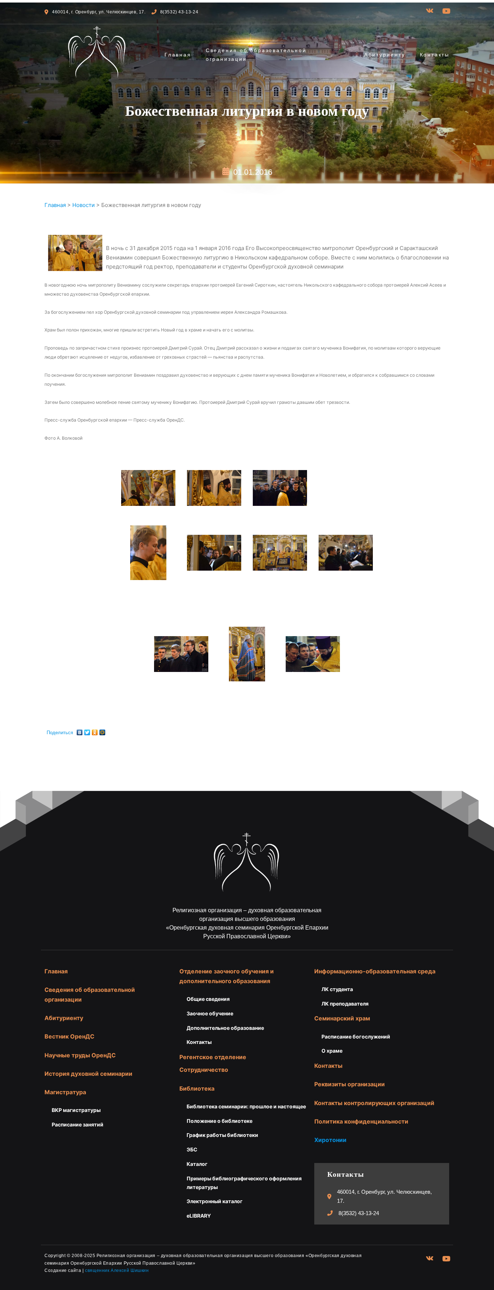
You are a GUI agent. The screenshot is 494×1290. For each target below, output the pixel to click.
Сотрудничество (203, 1069)
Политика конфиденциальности (361, 1121)
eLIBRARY (199, 1216)
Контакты (435, 55)
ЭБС (192, 1149)
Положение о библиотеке (219, 1121)
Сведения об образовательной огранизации (256, 54)
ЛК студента (337, 989)
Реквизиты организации (349, 1084)
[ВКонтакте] (80, 730)
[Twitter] (87, 730)
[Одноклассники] (95, 730)
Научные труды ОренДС (80, 1055)
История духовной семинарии (88, 1073)
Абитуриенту (384, 55)
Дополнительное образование (225, 1028)
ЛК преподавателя (345, 1004)
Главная (178, 55)
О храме (331, 1051)
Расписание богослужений (355, 1036)
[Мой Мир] (102, 730)
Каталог (197, 1164)
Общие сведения (208, 999)
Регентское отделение (212, 1057)
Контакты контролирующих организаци (372, 1103)
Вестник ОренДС (69, 1036)
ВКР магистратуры (76, 1110)
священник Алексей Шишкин (117, 1270)
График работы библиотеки (222, 1135)
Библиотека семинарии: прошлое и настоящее (246, 1106)
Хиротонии (330, 1139)
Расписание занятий (77, 1124)
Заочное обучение (210, 1013)
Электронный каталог (215, 1201)
